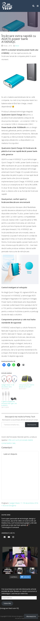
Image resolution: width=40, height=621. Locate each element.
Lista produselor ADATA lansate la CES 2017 (26, 386)
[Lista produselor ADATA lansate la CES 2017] (27, 379)
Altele (17, 46)
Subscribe (7, 603)
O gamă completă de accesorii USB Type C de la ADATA (9, 403)
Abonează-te (31, 425)
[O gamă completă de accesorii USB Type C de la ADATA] (9, 396)
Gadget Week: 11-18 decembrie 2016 (7, 386)
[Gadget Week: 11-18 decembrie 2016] (9, 379)
